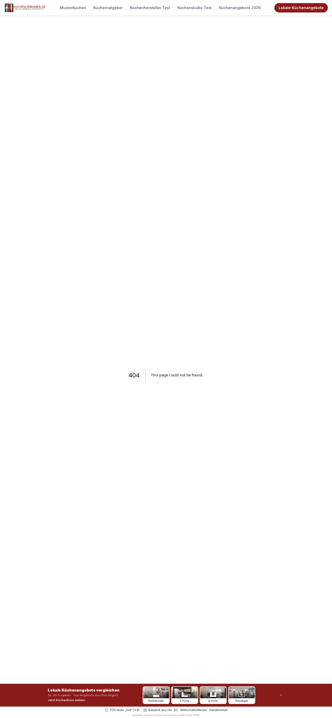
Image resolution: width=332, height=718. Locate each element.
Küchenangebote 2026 (240, 7)
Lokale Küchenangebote (301, 7)
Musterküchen (73, 7)
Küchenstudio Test (194, 7)
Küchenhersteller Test (150, 7)
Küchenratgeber (108, 7)
